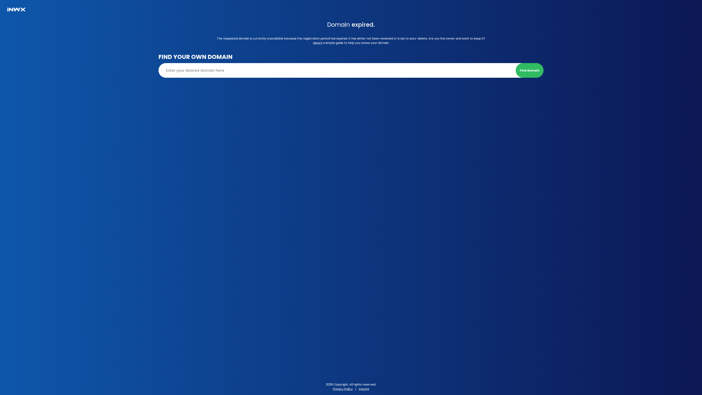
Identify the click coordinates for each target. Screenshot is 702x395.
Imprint (364, 389)
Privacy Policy (343, 389)
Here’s (317, 43)
